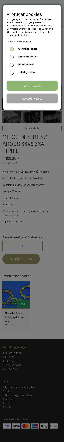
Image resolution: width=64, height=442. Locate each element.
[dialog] (32, 221)
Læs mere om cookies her (19, 41)
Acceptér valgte (32, 98)
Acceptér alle (32, 86)
